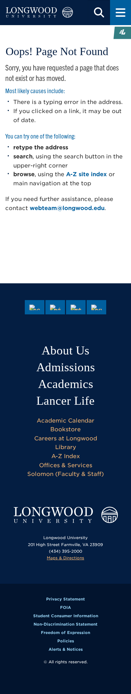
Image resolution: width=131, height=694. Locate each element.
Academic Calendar (65, 420)
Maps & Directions (65, 557)
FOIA (65, 607)
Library (65, 447)
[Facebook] (34, 307)
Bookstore (65, 429)
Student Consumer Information (65, 615)
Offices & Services (65, 465)
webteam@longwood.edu (67, 208)
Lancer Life (65, 401)
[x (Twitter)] (55, 307)
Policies (65, 641)
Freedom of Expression (65, 632)
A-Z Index (65, 456)
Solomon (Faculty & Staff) (65, 474)
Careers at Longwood (65, 438)
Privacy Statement (65, 599)
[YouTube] (96, 307)
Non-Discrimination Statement (65, 624)
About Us (65, 350)
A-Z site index (86, 174)
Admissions (65, 367)
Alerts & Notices (66, 649)
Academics (65, 384)
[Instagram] (76, 307)
